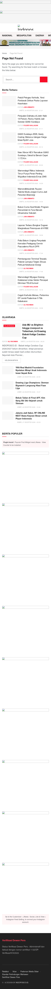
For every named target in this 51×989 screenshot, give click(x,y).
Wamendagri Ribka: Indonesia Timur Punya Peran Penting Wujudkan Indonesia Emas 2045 (32, 173)
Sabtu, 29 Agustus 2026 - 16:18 (31, 290)
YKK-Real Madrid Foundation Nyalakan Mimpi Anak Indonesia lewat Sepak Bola (31, 370)
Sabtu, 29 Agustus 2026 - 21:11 (31, 129)
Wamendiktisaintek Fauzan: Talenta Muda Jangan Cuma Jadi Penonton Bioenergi (32, 191)
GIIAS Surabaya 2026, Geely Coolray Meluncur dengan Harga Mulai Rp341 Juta (32, 136)
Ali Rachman (28, 268)
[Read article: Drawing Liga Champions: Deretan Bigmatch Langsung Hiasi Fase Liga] (7, 385)
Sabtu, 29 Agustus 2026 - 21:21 (31, 110)
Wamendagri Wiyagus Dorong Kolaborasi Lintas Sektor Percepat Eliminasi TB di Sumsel (33, 279)
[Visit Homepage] (25, 27)
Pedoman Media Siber (29, 971)
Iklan (15, 971)
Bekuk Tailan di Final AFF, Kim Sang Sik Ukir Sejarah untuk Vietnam (30, 400)
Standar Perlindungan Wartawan (15, 974)
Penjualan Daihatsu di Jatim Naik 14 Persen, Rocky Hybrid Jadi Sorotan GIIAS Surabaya (32, 118)
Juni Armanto (29, 107)
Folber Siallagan (31, 125)
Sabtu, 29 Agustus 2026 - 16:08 (31, 308)
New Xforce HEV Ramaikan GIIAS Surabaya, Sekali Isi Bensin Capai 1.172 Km (33, 155)
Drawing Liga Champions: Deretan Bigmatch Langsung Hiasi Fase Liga (32, 385)
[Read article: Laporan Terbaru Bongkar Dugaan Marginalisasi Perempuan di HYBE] (9, 229)
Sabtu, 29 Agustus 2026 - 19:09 (31, 202)
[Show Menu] (3, 27)
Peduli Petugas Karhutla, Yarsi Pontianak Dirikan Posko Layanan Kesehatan (33, 100)
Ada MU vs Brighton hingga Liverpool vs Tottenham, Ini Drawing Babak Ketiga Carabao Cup (34, 331)
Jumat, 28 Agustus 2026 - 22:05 (28, 377)
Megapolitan (24, 35)
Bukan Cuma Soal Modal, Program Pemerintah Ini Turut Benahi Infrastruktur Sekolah (33, 209)
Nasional (7, 35)
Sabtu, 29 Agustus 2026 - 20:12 (31, 147)
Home (4, 53)
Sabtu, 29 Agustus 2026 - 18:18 (31, 220)
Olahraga (9, 326)
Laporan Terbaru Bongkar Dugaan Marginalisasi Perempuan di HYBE (33, 227)
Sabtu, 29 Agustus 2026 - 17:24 (31, 253)
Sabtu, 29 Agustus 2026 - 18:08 (31, 235)
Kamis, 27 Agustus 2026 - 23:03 (29, 422)
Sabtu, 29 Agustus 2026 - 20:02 (31, 165)
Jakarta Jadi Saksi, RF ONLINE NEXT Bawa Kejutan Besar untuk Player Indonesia (31, 415)
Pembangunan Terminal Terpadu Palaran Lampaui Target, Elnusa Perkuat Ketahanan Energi (32, 261)
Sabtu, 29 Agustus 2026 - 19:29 (31, 183)
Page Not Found (16, 53)
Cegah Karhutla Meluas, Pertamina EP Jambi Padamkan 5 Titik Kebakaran (33, 298)
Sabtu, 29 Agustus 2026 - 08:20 (32, 341)
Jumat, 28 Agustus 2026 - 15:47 (28, 392)
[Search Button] (47, 27)
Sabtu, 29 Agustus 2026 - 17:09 (31, 272)
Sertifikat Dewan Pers (11, 977)
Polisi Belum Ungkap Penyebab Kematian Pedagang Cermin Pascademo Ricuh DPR (32, 243)
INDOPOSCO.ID (22, 982)
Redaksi (5, 971)
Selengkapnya (13, 360)
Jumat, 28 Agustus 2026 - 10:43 (28, 407)
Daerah (40, 35)
